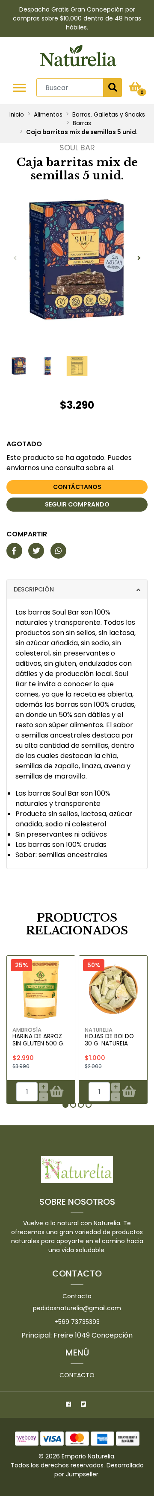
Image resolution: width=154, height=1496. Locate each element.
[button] (65, 1105)
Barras (82, 123)
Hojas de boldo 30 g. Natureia (109, 1039)
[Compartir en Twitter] (36, 551)
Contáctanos (77, 487)
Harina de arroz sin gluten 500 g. (38, 1039)
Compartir (26, 534)
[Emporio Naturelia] (78, 57)
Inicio (16, 115)
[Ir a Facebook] (69, 1405)
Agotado (24, 444)
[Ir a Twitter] (84, 1405)
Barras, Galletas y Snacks (108, 115)
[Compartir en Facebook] (14, 551)
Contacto (77, 1296)
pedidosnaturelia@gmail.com (77, 1308)
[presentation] (15, 258)
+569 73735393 (77, 1321)
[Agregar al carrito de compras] (56, 1092)
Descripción (34, 589)
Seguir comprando (77, 504)
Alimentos (48, 115)
